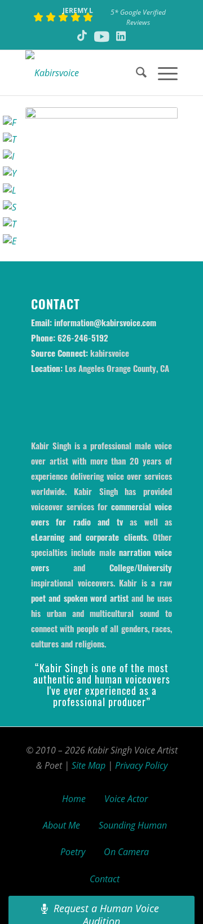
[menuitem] (136, 72)
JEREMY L (78, 10)
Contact (105, 879)
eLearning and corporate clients (89, 537)
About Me (61, 825)
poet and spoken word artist (80, 598)
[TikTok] (10, 224)
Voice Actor (126, 798)
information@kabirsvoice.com (105, 322)
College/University (140, 567)
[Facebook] (10, 123)
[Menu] (162, 72)
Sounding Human (133, 825)
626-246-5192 (83, 337)
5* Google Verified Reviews (138, 17)
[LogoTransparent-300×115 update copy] (86, 72)
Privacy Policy (141, 765)
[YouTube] (10, 174)
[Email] (10, 241)
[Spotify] (10, 207)
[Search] (136, 72)
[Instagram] (10, 157)
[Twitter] (10, 140)
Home (74, 798)
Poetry (72, 852)
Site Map (88, 765)
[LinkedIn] (10, 190)
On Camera (126, 852)
